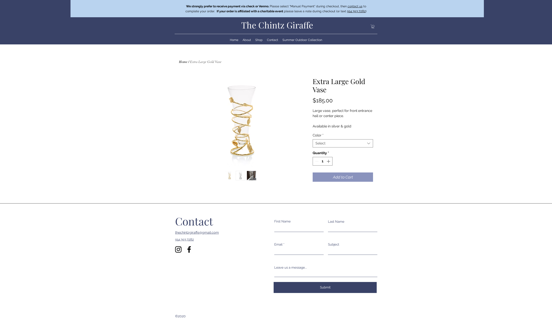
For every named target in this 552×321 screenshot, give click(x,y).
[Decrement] (316, 161)
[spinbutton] (322, 161)
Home (183, 61)
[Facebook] (189, 249)
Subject (333, 244)
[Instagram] (178, 249)
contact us (355, 6)
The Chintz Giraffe (277, 25)
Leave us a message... (290, 267)
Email (278, 244)
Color (318, 135)
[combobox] (343, 143)
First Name (282, 221)
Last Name (336, 221)
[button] (373, 26)
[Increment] (329, 161)
